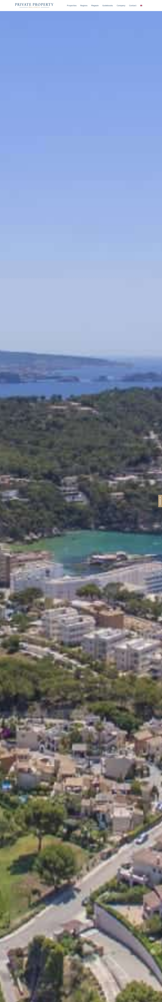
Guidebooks (107, 5)
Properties (72, 5)
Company (121, 5)
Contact (132, 5)
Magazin (95, 5)
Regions (84, 5)
